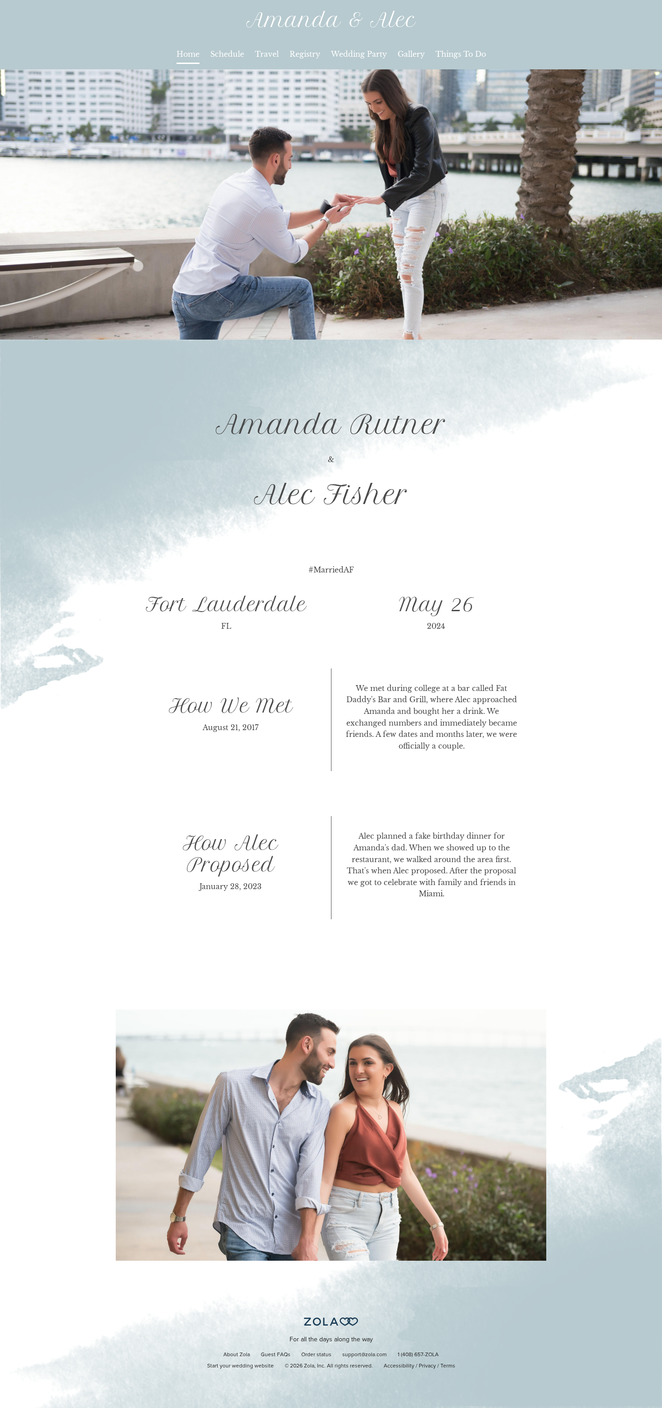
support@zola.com (364, 1355)
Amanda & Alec (331, 20)
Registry (305, 54)
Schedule (227, 54)
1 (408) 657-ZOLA (418, 1355)
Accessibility (399, 1366)
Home (188, 54)
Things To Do (460, 54)
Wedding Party (359, 54)
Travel (267, 54)
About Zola (236, 1355)
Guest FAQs (275, 1355)
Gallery (411, 54)
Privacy (427, 1366)
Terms (447, 1366)
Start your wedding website (240, 1366)
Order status (316, 1355)
